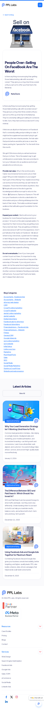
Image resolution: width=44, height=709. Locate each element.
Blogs (4, 640)
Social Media (8, 363)
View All (22, 393)
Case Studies (6, 631)
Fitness (6, 333)
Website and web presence (14, 371)
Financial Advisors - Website (14, 330)
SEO (5, 360)
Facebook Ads (7, 665)
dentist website (9, 316)
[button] (40, 5)
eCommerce (6, 678)
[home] (9, 5)
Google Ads (6, 669)
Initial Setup (8, 346)
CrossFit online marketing (13, 308)
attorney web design (11, 302)
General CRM (8, 335)
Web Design (6, 656)
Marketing (7, 352)
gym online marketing (11, 341)
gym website (8, 344)
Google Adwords (10, 338)
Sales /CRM (6, 674)
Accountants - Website (12, 299)
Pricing (4, 635)
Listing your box (9, 349)
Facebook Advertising (12, 324)
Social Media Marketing (12, 366)
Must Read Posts (10, 355)
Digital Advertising (10, 319)
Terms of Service (35, 700)
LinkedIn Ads (6, 686)
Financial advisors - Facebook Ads (16, 327)
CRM (5, 305)
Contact (5, 644)
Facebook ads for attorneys (14, 322)
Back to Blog (8, 15)
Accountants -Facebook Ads (14, 297)
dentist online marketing (12, 313)
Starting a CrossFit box (12, 368)
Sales (5, 357)
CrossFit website (10, 311)
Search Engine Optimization (12, 661)
